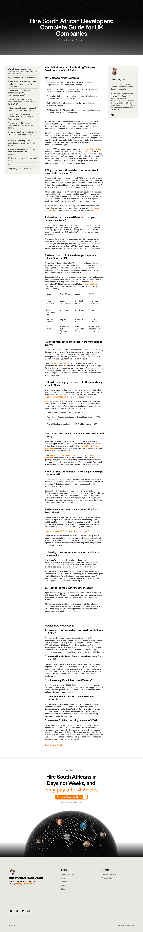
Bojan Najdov (118, 79)
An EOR (48, 401)
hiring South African (93, 284)
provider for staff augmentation (64, 455)
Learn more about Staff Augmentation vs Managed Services (70, 531)
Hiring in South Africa (92, 149)
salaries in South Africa (59, 363)
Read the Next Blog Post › (55, 745)
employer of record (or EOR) (56, 397)
